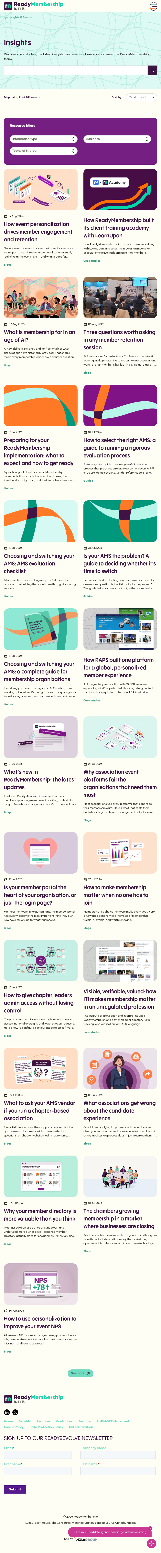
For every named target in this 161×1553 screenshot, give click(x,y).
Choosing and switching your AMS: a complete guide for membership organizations (39, 671)
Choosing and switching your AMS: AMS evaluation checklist (39, 563)
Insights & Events (20, 17)
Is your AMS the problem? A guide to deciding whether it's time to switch (119, 563)
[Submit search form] (152, 70)
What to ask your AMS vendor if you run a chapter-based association (39, 1111)
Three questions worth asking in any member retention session (119, 340)
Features (43, 1421)
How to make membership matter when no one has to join (115, 895)
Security (85, 1421)
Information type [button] (24, 139)
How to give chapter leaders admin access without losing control (39, 1003)
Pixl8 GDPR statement (113, 1421)
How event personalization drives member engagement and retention (38, 232)
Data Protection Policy (46, 1427)
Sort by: (117, 97)
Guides (8, 488)
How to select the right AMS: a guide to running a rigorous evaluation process (119, 448)
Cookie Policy (14, 1427)
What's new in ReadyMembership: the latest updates (40, 780)
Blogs (7, 264)
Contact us (64, 1421)
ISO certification (81, 1427)
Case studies (91, 261)
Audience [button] (93, 139)
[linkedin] (7, 1412)
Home (8, 1421)
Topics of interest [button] (24, 150)
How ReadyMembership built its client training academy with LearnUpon (118, 228)
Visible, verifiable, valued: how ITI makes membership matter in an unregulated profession (119, 999)
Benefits (25, 1421)
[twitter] (15, 1412)
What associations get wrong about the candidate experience (119, 1111)
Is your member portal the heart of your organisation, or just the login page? (40, 895)
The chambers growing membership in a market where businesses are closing (119, 1218)
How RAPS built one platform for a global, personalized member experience (118, 668)
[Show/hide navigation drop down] (153, 6)
